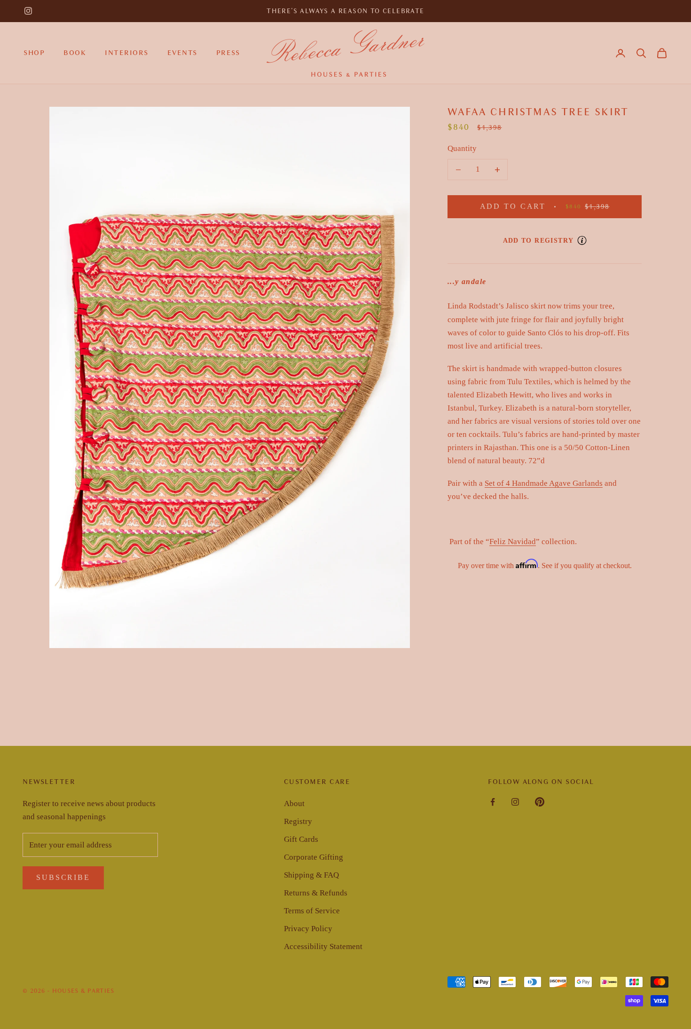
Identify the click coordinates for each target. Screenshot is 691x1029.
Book (74, 52)
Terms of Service (312, 910)
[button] (641, 53)
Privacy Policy (308, 928)
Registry (298, 821)
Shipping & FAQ (311, 875)
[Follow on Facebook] (492, 802)
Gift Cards (301, 839)
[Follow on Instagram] (28, 11)
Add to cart (561, 206)
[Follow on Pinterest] (539, 802)
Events (182, 52)
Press (228, 52)
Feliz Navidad (512, 541)
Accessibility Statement (323, 946)
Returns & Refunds (315, 892)
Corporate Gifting (313, 857)
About (294, 803)
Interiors (127, 52)
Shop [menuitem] (34, 52)
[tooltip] (582, 240)
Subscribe (63, 877)
